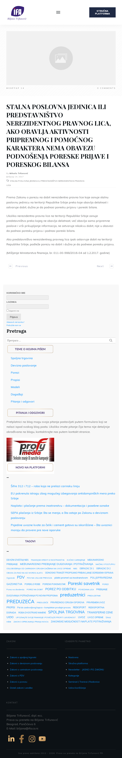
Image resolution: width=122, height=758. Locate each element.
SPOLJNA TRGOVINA (66, 612)
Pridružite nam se (14, 325)
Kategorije (73, 675)
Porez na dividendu (15, 589)
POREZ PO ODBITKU (60, 589)
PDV (21, 577)
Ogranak (11, 578)
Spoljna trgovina (22, 358)
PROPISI (11, 607)
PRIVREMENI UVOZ (96, 602)
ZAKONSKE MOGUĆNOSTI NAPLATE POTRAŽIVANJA (81, 621)
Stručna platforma (78, 663)
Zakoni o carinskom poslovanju (26, 669)
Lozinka (12, 302)
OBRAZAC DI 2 (103, 568)
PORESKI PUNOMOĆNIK (54, 584)
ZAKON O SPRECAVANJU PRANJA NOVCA (31, 622)
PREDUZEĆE (42, 602)
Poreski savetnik (84, 583)
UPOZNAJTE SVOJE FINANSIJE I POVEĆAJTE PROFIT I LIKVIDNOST (46, 617)
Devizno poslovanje (24, 365)
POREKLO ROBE (32, 584)
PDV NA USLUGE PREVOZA (39, 578)
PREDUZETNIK (94, 595)
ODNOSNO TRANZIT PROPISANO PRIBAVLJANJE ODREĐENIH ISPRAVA (79, 572)
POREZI (105, 584)
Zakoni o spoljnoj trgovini (23, 657)
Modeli (15, 387)
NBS (75, 568)
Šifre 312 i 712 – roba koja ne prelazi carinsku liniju (45, 486)
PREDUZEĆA (20, 601)
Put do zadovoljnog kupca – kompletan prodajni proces (44, 607)
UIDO (10, 617)
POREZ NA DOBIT (35, 589)
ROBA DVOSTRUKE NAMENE (32, 612)
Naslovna (73, 657)
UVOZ (81, 617)
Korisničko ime (16, 293)
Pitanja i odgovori (22, 401)
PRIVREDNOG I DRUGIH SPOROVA (67, 602)
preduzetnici (72, 594)
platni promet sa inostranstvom (71, 577)
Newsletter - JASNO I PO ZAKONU (86, 669)
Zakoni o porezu (18, 681)
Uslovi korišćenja (77, 687)
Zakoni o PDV (17, 675)
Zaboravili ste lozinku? (15, 322)
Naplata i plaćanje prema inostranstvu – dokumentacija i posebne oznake (60, 505)
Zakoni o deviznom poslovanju (26, 663)
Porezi (15, 372)
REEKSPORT (79, 607)
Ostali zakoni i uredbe (21, 687)
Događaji (17, 394)
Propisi (15, 380)
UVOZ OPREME (95, 617)
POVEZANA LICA (86, 589)
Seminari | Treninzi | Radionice (84, 681)
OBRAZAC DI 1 (87, 568)
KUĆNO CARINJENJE (76, 560)
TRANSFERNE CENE (100, 612)
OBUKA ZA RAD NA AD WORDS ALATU (25, 573)
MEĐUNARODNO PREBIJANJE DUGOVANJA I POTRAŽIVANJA (56, 564)
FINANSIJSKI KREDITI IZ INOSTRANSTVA (47, 560)
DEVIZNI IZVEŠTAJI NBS (18, 560)
